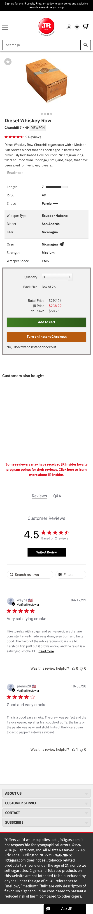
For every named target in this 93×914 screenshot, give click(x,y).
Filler (10, 232)
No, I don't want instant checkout (31, 347)
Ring (10, 195)
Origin (11, 244)
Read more (15, 173)
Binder (11, 224)
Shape (11, 204)
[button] (73, 668)
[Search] (85, 45)
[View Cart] (86, 27)
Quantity (30, 277)
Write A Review (46, 552)
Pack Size (30, 287)
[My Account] (68, 27)
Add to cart (46, 322)
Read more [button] (46, 651)
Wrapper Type (16, 216)
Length (12, 187)
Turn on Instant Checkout (47, 337)
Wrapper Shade (18, 261)
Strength (13, 253)
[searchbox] (30, 575)
